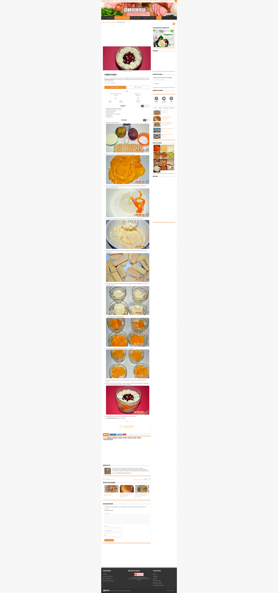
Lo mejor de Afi (145, 17)
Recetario (159, 17)
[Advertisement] (127, 35)
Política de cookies (157, 580)
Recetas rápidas (126, 17)
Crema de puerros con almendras (140, 479)
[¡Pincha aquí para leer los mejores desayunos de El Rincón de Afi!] (163, 38)
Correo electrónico (108, 530)
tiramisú (107, 78)
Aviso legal (155, 576)
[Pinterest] (164, 1)
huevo (120, 437)
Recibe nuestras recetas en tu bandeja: (162, 77)
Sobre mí (117, 1)
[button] (104, 83)
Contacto (155, 578)
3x (147, 106)
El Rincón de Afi (113, 590)
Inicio (104, 17)
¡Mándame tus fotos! (124, 1)
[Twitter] (162, 1)
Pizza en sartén (108, 494)
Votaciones (106, 508)
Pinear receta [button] (139, 87)
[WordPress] (167, 1)
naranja (130, 437)
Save (125, 434)
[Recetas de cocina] (138, 574)
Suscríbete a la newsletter (158, 585)
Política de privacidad (157, 583)
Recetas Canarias (110, 17)
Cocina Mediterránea (111, 22)
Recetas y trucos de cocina (108, 580)
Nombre (106, 526)
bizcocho (115, 437)
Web (105, 535)
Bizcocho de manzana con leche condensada (126, 494)
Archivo (154, 574)
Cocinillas (105, 574)
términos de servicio (146, 578)
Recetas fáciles (118, 17)
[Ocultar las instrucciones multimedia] (147, 120)
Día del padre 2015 (110, 479)
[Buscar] (176, 1)
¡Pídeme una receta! (134, 1)
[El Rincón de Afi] (139, 9)
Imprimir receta (116, 87)
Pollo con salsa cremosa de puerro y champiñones (142, 494)
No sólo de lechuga (107, 578)
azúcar (109, 437)
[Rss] (160, 1)
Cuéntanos (126, 427)
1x (142, 106)
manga (125, 437)
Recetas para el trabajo (135, 17)
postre (139, 437)
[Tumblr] (165, 1)
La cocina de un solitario (108, 576)
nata (135, 437)
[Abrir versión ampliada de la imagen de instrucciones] (127, 138)
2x (145, 106)
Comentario (107, 513)
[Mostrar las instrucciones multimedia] (144, 120)
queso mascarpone (108, 439)
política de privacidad (136, 578)
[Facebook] (161, 1)
